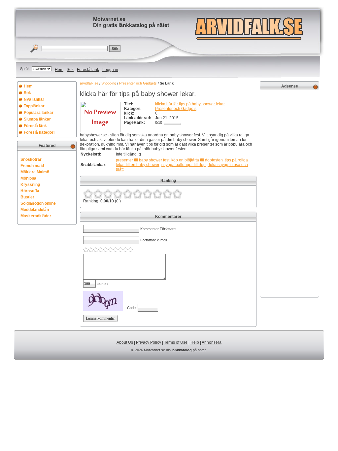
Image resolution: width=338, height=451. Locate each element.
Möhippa (28, 178)
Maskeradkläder (35, 216)
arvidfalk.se (89, 83)
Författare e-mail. (154, 240)
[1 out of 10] (88, 194)
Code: (132, 308)
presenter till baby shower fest (142, 160)
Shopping (108, 83)
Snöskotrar (31, 159)
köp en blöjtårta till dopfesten (197, 160)
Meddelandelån (34, 209)
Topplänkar (34, 106)
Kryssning (30, 184)
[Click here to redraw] (103, 301)
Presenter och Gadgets (138, 83)
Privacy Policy (148, 342)
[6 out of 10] (138, 194)
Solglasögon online (38, 203)
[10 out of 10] (177, 194)
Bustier (27, 197)
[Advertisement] (289, 193)
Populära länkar (38, 112)
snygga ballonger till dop (183, 164)
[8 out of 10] (157, 194)
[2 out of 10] (98, 194)
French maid (32, 165)
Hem (59, 69)
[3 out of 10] (108, 194)
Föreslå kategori (39, 132)
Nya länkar (34, 99)
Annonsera (211, 342)
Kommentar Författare (158, 229)
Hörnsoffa (29, 191)
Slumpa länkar (37, 119)
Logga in (110, 69)
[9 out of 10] (167, 194)
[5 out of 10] (128, 194)
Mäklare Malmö (34, 172)
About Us (125, 342)
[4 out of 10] (118, 194)
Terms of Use (175, 342)
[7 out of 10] (147, 194)
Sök (70, 69)
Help (194, 342)
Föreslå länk (88, 69)
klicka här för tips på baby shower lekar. (190, 104)
